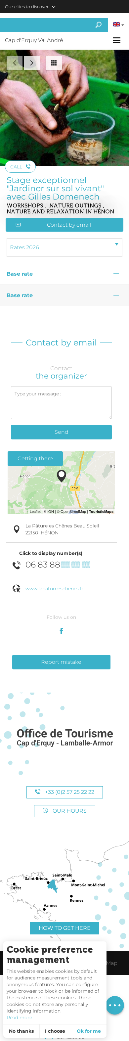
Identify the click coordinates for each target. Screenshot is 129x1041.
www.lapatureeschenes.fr (54, 589)
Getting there (35, 458)
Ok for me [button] (89, 1031)
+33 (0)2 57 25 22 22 (69, 792)
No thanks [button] (21, 1031)
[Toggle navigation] (117, 40)
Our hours (69, 811)
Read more (19, 1017)
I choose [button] (55, 1031)
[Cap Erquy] (64, 738)
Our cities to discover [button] (27, 6)
